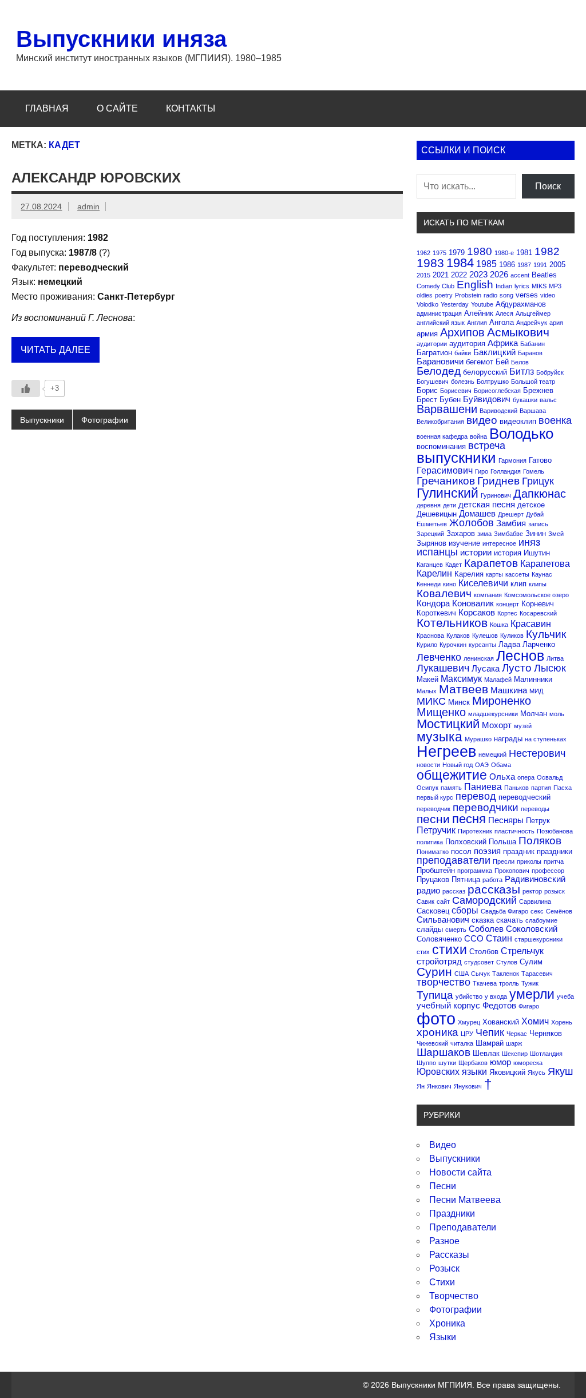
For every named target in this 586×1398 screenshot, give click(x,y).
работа (492, 879)
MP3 (555, 286)
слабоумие (541, 920)
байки (462, 353)
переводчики (485, 807)
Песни (442, 1186)
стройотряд (439, 961)
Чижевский (432, 1043)
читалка (461, 1043)
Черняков (545, 1033)
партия (541, 787)
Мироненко (501, 700)
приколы (529, 861)
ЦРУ (467, 1033)
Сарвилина (535, 901)
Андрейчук (531, 322)
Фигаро (528, 1006)
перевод (476, 796)
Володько (521, 433)
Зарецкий (430, 533)
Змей (556, 533)
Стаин (499, 938)
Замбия (511, 523)
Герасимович (445, 470)
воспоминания (441, 446)
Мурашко (478, 739)
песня (469, 819)
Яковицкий (507, 1072)
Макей (427, 679)
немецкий (492, 754)
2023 (478, 274)
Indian (504, 286)
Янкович (439, 1086)
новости (428, 764)
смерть (455, 929)
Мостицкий (448, 724)
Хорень (561, 1022)
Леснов (520, 656)
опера (525, 777)
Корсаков (476, 612)
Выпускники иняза (121, 38)
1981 (524, 252)
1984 (460, 263)
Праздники (452, 1213)
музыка (439, 736)
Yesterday (455, 304)
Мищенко (441, 712)
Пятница (466, 879)
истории (476, 552)
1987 (524, 264)
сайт (443, 901)
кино (449, 584)
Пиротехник (475, 831)
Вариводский (498, 410)
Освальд (550, 777)
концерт (507, 604)
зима (484, 533)
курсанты (482, 644)
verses (527, 295)
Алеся (504, 313)
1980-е (504, 252)
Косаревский (538, 613)
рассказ (453, 891)
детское (531, 505)
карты (494, 574)
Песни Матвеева (465, 1200)
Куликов (512, 635)
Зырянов (431, 543)
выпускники (456, 458)
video (547, 295)
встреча (486, 445)
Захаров (460, 533)
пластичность (514, 831)
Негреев (446, 751)
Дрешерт (511, 514)
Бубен (450, 399)
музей (523, 725)
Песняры (506, 820)
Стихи (442, 1282)
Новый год (457, 764)
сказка (483, 920)
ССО (474, 938)
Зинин (535, 533)
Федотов (499, 1005)
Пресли (503, 861)
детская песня (486, 504)
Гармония (512, 460)
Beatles (544, 275)
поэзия (487, 851)
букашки (525, 399)
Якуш (560, 1071)
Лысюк (550, 668)
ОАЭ (482, 764)
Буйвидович (486, 399)
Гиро (481, 471)
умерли (532, 994)
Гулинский (447, 493)
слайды (430, 929)
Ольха (502, 776)
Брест (427, 399)
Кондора (433, 603)
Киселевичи (483, 583)
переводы (535, 808)
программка (474, 870)
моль (556, 713)
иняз (529, 542)
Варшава (533, 410)
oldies (425, 295)
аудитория (467, 343)
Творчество (453, 1296)
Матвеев (463, 689)
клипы (538, 584)
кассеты (517, 574)
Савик (425, 901)
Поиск (548, 186)
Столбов (483, 951)
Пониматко (433, 851)
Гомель (533, 471)
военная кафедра (442, 436)
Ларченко (538, 644)
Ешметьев (432, 524)
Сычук (480, 973)
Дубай (535, 514)
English (475, 285)
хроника (437, 1032)
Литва (555, 658)
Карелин (434, 573)
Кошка (499, 624)
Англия (477, 322)
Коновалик (473, 603)
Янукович (468, 1086)
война (478, 436)
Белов (520, 362)
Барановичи (440, 361)
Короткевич (436, 613)
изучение (464, 543)
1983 (430, 262)
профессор (548, 870)
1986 (507, 264)
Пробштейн (436, 870)
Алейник (478, 313)
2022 (459, 275)
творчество (443, 982)
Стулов (506, 962)
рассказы (494, 889)
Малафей (498, 679)
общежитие (452, 775)
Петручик (436, 830)
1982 (547, 251)
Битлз (521, 371)
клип (518, 583)
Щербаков (473, 1062)
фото (436, 1018)
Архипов (462, 332)
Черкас (516, 1033)
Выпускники (42, 419)
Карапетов (491, 563)
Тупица (435, 995)
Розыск (444, 1268)
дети (449, 505)
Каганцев (430, 564)
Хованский (500, 1022)
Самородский (484, 900)
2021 (441, 275)
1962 (423, 252)
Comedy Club (435, 286)
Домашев (477, 513)
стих (423, 951)
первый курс (435, 797)
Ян (421, 1086)
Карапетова (545, 563)
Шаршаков (443, 1052)
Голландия (505, 471)
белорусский (485, 372)
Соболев (486, 929)
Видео (442, 1145)
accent (519, 275)
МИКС (431, 701)
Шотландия (546, 1053)
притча (554, 861)
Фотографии (104, 419)
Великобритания (440, 421)
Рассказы (449, 1255)
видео (481, 420)
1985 (486, 264)
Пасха (562, 787)
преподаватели (453, 860)
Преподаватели (462, 1227)
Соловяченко (439, 939)
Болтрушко (493, 381)
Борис (427, 390)
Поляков (539, 841)
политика (430, 842)
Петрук (538, 820)
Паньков (516, 787)
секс (537, 911)
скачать (509, 920)
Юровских (438, 1071)
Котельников (452, 622)
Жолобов (471, 523)
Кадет (453, 564)
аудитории (432, 343)
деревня (429, 505)
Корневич (537, 603)
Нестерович (537, 753)
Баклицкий (494, 352)
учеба (565, 996)
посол (461, 851)
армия (427, 333)
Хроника (447, 1323)
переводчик (433, 808)
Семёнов (559, 911)
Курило (427, 644)
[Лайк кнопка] (25, 388)
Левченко (439, 657)
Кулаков (458, 635)
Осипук (427, 787)
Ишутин (537, 553)
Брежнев (538, 390)
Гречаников (446, 481)
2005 (557, 264)
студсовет (479, 962)
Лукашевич (443, 668)
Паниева (483, 786)
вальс (548, 399)
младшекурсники (493, 713)
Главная (47, 108)
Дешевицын (437, 514)
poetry (444, 295)
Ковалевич (444, 593)
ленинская (479, 658)
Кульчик (546, 634)
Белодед (439, 371)
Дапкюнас (539, 493)
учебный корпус (448, 1005)
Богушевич (433, 381)
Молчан (533, 713)
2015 (423, 275)
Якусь (536, 1072)
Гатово (540, 460)
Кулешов (485, 635)
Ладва (509, 644)
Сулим (531, 962)
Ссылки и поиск (463, 150)
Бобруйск (550, 372)
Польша (502, 841)
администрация (439, 313)
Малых (427, 691)
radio (490, 295)
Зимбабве (508, 533)
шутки (447, 1062)
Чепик (490, 1032)
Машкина (508, 690)
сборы (465, 910)
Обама (501, 764)
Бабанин (532, 343)
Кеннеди (429, 584)
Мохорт (497, 725)
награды (508, 738)
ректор (532, 891)
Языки (442, 1337)
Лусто (517, 668)
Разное (444, 1241)
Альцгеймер (533, 313)
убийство (469, 996)
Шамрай (490, 1043)
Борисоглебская (497, 390)
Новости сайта (460, 1172)
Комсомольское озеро (536, 594)
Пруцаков (433, 879)
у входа (496, 996)
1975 (439, 252)
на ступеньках (546, 739)
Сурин (434, 971)
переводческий (524, 797)
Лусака (486, 668)
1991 (540, 264)
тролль (509, 983)
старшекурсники (538, 939)
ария (556, 322)
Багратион (434, 352)
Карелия (469, 574)
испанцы (437, 552)
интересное (499, 543)
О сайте (117, 108)
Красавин (530, 623)
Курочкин (453, 644)
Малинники (533, 679)
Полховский (465, 841)
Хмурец (469, 1022)
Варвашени (447, 409)
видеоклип (518, 421)
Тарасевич (537, 973)
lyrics (521, 286)
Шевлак (486, 1053)
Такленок (505, 973)
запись (538, 524)
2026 (499, 274)
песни (433, 818)
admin (88, 206)
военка (555, 420)
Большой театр (533, 381)
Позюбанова (555, 831)
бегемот (479, 362)
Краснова (430, 635)
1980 (479, 251)
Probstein (468, 295)
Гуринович (496, 495)
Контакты (190, 108)
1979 (457, 252)
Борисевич (456, 390)
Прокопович (511, 870)
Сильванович (443, 919)
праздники (554, 851)
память (451, 787)
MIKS (539, 286)
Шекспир (515, 1053)
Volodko (427, 304)
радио (428, 890)
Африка (503, 343)
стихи (449, 949)
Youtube (482, 304)
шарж (514, 1043)
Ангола (501, 322)
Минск (459, 702)
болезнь (462, 381)
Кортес (507, 613)
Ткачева (485, 983)
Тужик (530, 983)
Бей (502, 362)
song (506, 295)
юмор (500, 1062)
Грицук (538, 481)
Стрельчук (522, 951)
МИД (536, 691)
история (507, 553)
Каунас (542, 574)
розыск (554, 891)
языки (474, 1071)
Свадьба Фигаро (504, 911)
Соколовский (531, 929)
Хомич (535, 1021)
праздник (518, 851)
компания (488, 594)
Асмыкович (518, 332)
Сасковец (433, 911)
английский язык (441, 322)
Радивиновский (535, 879)
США (461, 973)
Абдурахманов (521, 304)
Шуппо (426, 1062)
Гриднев (498, 481)
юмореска (528, 1062)
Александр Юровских (96, 177)
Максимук (461, 678)
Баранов (530, 353)
